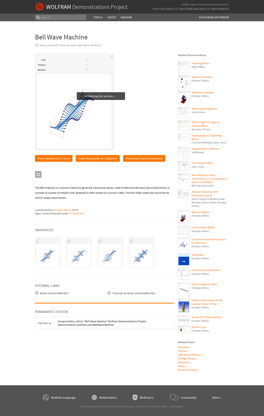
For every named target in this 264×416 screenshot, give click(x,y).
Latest (111, 17)
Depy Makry (198, 66)
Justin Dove (198, 112)
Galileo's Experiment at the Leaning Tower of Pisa (207, 301)
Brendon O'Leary (201, 129)
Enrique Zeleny (62, 210)
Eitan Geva (220, 142)
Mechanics (184, 362)
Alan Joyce (198, 166)
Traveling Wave (200, 63)
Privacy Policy (160, 406)
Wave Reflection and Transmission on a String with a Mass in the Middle (209, 178)
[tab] (47, 252)
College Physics (187, 358)
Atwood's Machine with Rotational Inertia (205, 193)
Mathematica (220, 9)
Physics (182, 351)
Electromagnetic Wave (204, 284)
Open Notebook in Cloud (54, 158)
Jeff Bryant (198, 152)
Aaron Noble (209, 202)
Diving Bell (198, 255)
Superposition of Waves (205, 148)
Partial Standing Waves (205, 108)
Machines (183, 347)
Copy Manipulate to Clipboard (97, 158)
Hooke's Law (199, 327)
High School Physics (189, 354)
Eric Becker (211, 199)
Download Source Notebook (144, 158)
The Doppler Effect (202, 163)
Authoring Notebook (214, 17)
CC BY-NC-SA (76, 213)
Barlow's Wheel (200, 212)
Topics (98, 17)
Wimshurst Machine (203, 92)
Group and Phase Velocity (206, 317)
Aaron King (198, 199)
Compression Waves (203, 227)
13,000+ (185, 4)
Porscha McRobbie (202, 142)
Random (126, 17)
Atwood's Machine (202, 77)
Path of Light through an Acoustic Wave (206, 123)
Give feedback (176, 406)
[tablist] (104, 252)
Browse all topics (188, 370)
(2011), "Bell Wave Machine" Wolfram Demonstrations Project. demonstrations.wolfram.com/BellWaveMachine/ (102, 323)
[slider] (66, 62)
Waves (181, 366)
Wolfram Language (192, 9)
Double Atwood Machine (206, 270)
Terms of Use (144, 406)
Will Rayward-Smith (203, 185)
